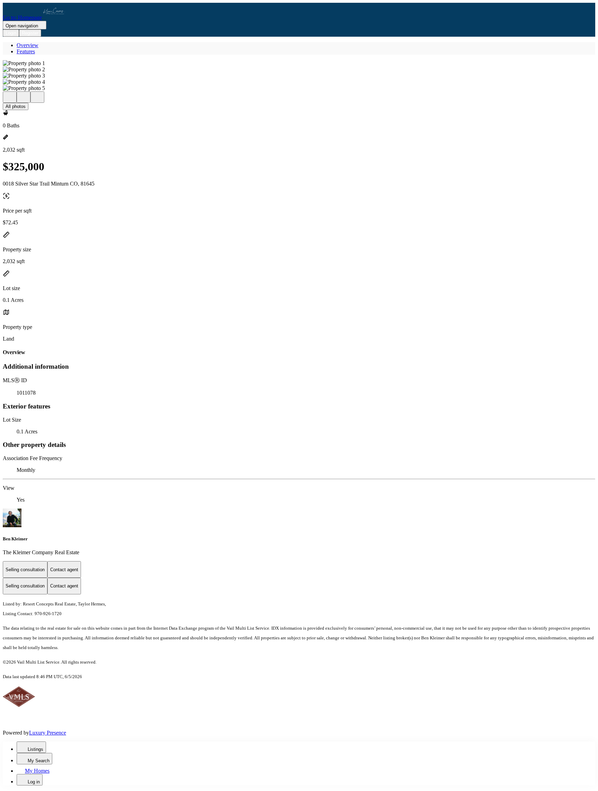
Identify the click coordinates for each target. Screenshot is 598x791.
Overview (27, 45)
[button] (299, 63)
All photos (16, 106)
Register (30, 33)
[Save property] (23, 97)
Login (11, 33)
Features (26, 51)
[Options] (10, 97)
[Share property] (37, 97)
